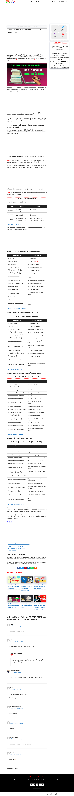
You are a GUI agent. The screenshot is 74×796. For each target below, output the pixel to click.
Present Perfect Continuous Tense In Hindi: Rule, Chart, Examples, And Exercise (26, 588)
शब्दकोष (62, 2)
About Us (35, 794)
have (13, 557)
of (34, 58)
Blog (32, 2)
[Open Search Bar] (67, 1)
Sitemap (54, 794)
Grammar (46, 2)
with (27, 563)
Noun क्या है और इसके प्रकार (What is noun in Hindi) (26, 605)
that (20, 562)
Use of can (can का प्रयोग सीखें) (15, 224)
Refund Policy (60, 794)
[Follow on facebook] (31, 785)
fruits (36, 261)
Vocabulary (38, 2)
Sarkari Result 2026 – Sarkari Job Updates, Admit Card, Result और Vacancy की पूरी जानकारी (59, 53)
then (34, 558)
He (16, 220)
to (34, 264)
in (16, 58)
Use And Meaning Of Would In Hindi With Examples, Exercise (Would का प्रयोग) (39, 606)
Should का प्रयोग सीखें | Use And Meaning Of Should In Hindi (13, 605)
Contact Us (40, 794)
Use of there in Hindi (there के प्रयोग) (16, 548)
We (31, 211)
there (36, 297)
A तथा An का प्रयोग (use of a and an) (16, 551)
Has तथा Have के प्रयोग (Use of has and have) (19, 544)
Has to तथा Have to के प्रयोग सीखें (15, 434)
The (35, 220)
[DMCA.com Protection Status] (37, 789)
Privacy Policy (48, 794)
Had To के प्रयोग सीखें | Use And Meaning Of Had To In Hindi (39, 586)
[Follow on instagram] (37, 785)
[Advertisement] (37, 13)
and (27, 557)
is (30, 558)
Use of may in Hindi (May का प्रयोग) (16, 369)
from (40, 292)
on (20, 563)
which (22, 558)
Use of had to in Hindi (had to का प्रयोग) (17, 504)
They (31, 220)
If (44, 557)
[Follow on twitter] (34, 785)
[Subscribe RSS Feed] (42, 785)
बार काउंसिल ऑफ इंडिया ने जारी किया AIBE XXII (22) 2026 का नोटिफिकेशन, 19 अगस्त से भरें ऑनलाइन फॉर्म (59, 48)
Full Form (54, 2)
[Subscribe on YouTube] (40, 785)
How (29, 455)
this (26, 562)
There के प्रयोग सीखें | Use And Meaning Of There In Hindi (13, 586)
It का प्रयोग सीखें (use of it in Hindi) (16, 546)
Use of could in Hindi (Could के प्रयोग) (17, 309)
